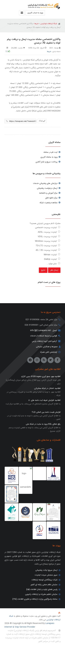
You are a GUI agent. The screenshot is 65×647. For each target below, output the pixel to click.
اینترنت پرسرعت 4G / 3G (46, 250)
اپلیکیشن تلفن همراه (48, 352)
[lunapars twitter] (51, 360)
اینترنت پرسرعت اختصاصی (46, 227)
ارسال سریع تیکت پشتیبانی (46, 570)
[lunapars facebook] (57, 360)
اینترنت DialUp (50, 259)
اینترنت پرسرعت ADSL (47, 232)
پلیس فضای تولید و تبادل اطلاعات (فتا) (41, 589)
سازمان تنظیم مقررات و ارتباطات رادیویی (41, 594)
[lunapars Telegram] (30, 360)
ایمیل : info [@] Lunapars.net (43, 330)
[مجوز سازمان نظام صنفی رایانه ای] (39, 512)
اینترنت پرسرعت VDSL (47, 236)
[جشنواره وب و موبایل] (53, 473)
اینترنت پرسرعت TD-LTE (46, 245)
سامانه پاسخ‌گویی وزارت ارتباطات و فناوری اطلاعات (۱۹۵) (34, 599)
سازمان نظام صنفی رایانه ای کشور (44, 584)
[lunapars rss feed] (44, 360)
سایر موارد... (52, 263)
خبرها (36, 23)
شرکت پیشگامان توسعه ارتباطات (44, 579)
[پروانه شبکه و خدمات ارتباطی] (53, 512)
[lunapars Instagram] (37, 360)
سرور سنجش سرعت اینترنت (46, 575)
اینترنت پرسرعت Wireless (46, 241)
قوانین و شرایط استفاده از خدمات (43, 336)
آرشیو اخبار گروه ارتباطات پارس (44, 341)
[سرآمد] (25, 512)
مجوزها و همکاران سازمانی (47, 346)
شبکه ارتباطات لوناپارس (43, 5)
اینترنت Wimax (50, 254)
